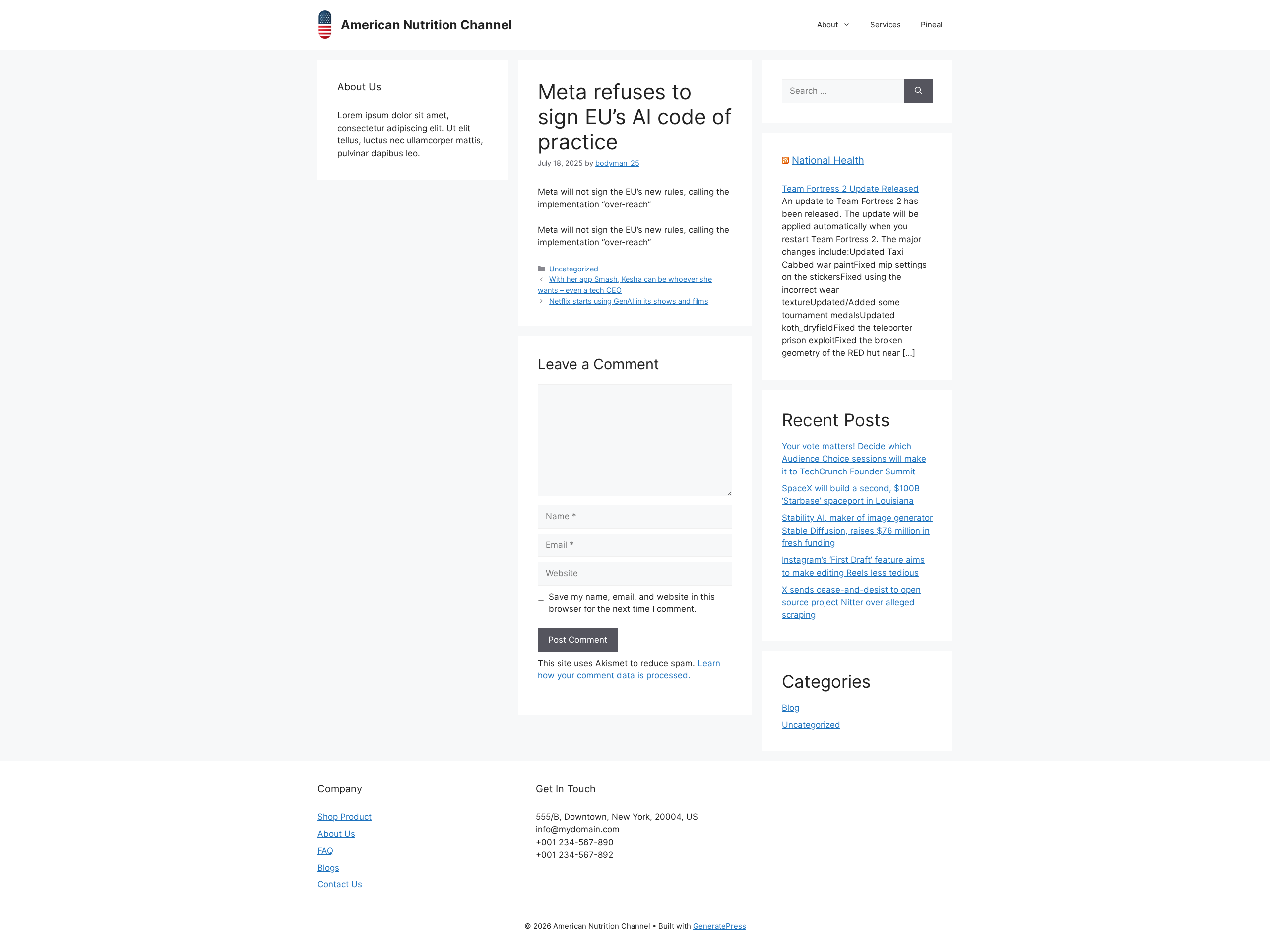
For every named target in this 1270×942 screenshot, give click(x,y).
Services (885, 24)
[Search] (918, 91)
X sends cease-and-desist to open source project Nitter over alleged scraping (851, 602)
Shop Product (345, 817)
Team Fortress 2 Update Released (850, 189)
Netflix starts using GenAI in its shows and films (628, 301)
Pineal (932, 24)
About (827, 24)
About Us (336, 834)
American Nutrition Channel (426, 24)
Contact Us (340, 884)
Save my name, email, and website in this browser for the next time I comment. (632, 603)
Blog (790, 708)
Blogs (328, 868)
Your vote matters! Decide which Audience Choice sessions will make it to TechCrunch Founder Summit (854, 458)
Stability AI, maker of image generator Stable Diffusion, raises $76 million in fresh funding (857, 530)
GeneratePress (719, 926)
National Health (828, 160)
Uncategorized (573, 269)
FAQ (325, 851)
